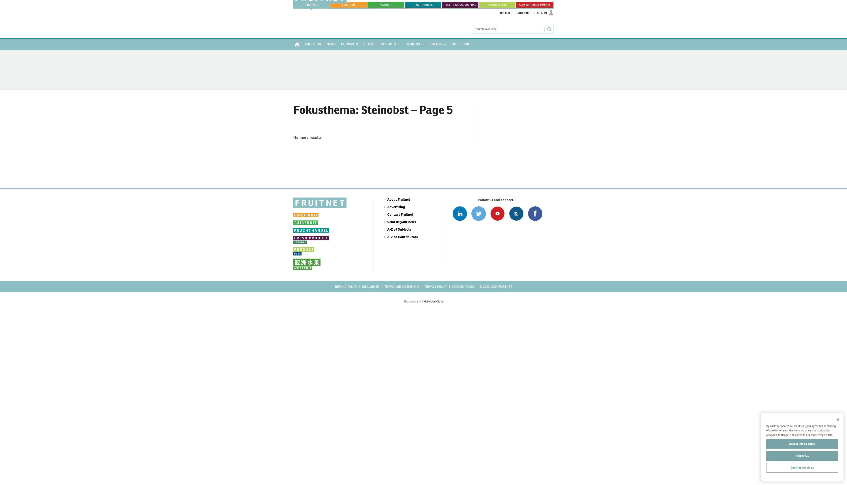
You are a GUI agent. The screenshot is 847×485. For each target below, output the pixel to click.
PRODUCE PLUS (497, 5)
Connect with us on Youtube (497, 213)
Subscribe (524, 13)
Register (506, 13)
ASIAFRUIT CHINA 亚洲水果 (534, 5)
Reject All (802, 456)
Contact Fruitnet (400, 214)
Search (549, 29)
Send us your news (401, 222)
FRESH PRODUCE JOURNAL (460, 5)
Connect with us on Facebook (535, 213)
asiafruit (386, 5)
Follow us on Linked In (460, 213)
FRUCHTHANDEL (423, 5)
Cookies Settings (802, 468)
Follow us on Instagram (516, 213)
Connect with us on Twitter (478, 213)
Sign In (542, 13)
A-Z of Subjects (399, 229)
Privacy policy (435, 287)
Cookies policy (463, 287)
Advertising (396, 207)
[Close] (838, 419)
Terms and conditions (401, 287)
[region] (802, 447)
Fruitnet (311, 5)
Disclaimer (370, 287)
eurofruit (348, 5)
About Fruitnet (398, 199)
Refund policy (346, 287)
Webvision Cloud (434, 301)
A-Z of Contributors (402, 237)
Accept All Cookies (802, 444)
